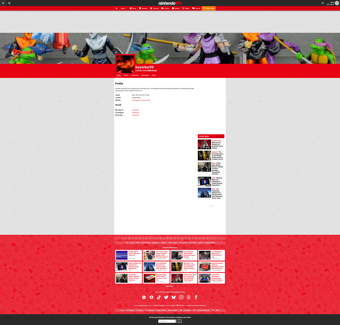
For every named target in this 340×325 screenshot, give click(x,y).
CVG (213, 310)
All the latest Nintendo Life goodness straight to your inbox (170, 317)
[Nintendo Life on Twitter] (166, 297)
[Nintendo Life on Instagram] (181, 297)
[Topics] (3, 3)
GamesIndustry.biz (204, 310)
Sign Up (332, 4)
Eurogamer (187, 310)
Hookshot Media (143, 305)
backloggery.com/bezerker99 (141, 100)
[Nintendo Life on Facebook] (196, 297)
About (132, 243)
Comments (134, 75)
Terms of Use (183, 243)
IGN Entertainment (159, 305)
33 (209, 159)
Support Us (155, 243)
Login (328, 4)
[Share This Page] (322, 3)
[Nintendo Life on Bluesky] (173, 297)
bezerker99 (144, 67)
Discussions (145, 75)
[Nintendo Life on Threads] (188, 297)
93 (209, 196)
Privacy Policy (172, 243)
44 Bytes (173, 305)
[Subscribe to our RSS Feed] (144, 297)
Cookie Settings (210, 243)
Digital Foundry (161, 310)
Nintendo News (173, 310)
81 (209, 185)
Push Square (130, 310)
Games (126, 75)
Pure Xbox (139, 310)
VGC (194, 310)
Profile (118, 75)
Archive (200, 243)
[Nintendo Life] (170, 3)
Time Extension (150, 310)
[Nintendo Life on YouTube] (151, 297)
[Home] (116, 8)
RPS (217, 310)
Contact (163, 243)
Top (127, 243)
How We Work (145, 243)
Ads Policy (192, 243)
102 (208, 148)
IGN (181, 310)
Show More (169, 286)
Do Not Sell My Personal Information (196, 305)
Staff (137, 243)
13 (209, 170)
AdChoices (181, 305)
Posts (154, 75)
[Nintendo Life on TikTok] (159, 297)
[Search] (9, 3)
